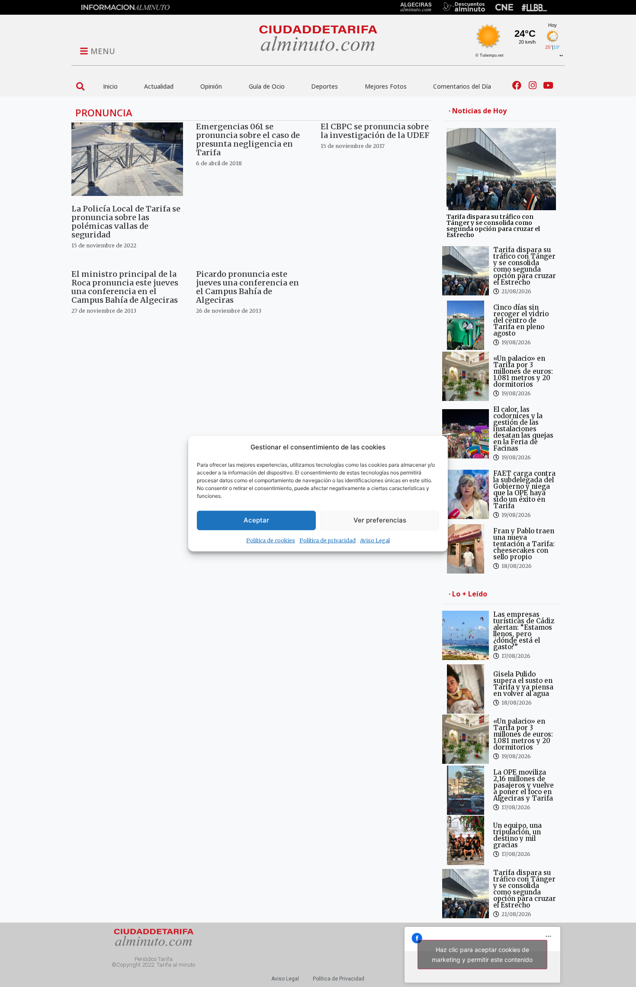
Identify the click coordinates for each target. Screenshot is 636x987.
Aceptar (256, 520)
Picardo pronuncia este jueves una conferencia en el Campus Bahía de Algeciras (247, 287)
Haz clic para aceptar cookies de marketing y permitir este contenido (482, 954)
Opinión (211, 86)
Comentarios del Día (462, 86)
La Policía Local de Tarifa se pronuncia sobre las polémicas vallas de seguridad (125, 222)
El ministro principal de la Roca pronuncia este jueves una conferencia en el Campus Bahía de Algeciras (124, 287)
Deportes (324, 86)
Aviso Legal (375, 540)
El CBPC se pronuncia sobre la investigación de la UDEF (375, 131)
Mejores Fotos (386, 86)
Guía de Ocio (267, 86)
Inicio (110, 86)
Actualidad (158, 86)
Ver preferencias (379, 520)
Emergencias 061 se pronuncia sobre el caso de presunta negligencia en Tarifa (248, 139)
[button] (80, 86)
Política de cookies (270, 540)
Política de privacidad (327, 540)
